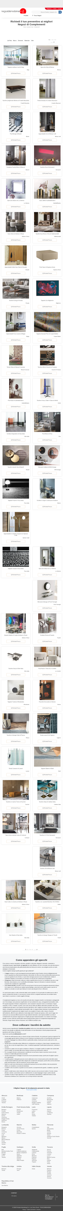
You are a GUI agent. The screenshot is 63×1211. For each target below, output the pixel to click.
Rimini (3, 1122)
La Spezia (50, 1112)
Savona (49, 1114)
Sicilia (34, 1147)
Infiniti (59, 403)
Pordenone (20, 1111)
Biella (48, 1130)
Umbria (19, 1166)
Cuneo (49, 1132)
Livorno (49, 1154)
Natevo (59, 503)
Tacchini (27, 804)
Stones (59, 704)
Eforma (59, 69)
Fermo (18, 1130)
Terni (18, 1170)
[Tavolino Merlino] (15, 89)
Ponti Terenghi (57, 604)
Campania (50, 1095)
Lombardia (5, 1125)
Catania (34, 1152)
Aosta (33, 1168)
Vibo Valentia (35, 1104)
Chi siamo (14, 1195)
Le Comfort (58, 671)
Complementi (37, 27)
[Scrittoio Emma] (47, 623)
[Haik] (15, 723)
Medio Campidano (22, 1152)
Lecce (3, 1155)
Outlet (54, 8)
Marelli (27, 469)
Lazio (33, 1107)
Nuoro (18, 1154)
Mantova (4, 1136)
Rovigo (49, 1172)
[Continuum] (47, 489)
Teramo (4, 1102)
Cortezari (27, 837)
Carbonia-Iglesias (21, 1151)
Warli (59, 771)
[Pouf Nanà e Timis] (47, 657)
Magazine (49, 8)
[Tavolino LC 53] (47, 823)
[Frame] (15, 489)
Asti (48, 1127)
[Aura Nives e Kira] (47, 222)
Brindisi (4, 1152)
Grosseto (49, 1152)
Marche (19, 1125)
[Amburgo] (47, 590)
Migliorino (58, 303)
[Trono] (15, 790)
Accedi (59, 8)
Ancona (19, 1127)
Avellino (49, 1098)
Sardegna (20, 1147)
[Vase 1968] (47, 189)
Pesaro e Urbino (21, 1133)
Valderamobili (57, 236)
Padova (49, 1170)
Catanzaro (35, 1098)
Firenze (49, 1151)
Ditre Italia (26, 671)
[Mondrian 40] (47, 890)
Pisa (48, 1158)
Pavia (3, 1141)
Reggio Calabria (36, 1102)
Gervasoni (58, 169)
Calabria (34, 1095)
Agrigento (34, 1149)
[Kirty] (47, 55)
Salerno (49, 1104)
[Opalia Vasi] (15, 923)
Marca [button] (14, 40)
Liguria (49, 1107)
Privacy (24, 1209)
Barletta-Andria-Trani (7, 1151)
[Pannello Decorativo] (47, 690)
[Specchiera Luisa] (15, 823)
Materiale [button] (27, 40)
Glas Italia (26, 436)
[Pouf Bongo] (15, 122)
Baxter (27, 136)
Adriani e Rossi (25, 236)
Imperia (49, 1111)
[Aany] (15, 657)
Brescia (4, 1128)
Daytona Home (57, 269)
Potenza (19, 1099)
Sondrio (4, 1142)
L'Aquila (4, 1099)
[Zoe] (47, 122)
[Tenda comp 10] (47, 723)
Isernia (34, 1128)
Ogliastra (19, 1155)
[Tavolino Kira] (47, 155)
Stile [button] (32, 40)
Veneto (49, 1166)
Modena (4, 1114)
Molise (34, 1125)
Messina (34, 1155)
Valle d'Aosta (36, 1166)
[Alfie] (47, 355)
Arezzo (49, 1149)
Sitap (28, 69)
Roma (33, 1114)
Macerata (19, 1132)
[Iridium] (47, 557)
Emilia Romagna (7, 1107)
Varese (3, 1144)
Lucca (48, 1155)
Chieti (3, 1098)
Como (3, 1130)
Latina (33, 1111)
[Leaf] (15, 55)
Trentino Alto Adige (8, 1166)
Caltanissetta (35, 1151)
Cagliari (19, 1149)
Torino (48, 1135)
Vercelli (49, 1138)
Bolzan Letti (58, 136)
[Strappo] (47, 923)
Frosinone (34, 1109)
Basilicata (20, 1095)
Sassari (19, 1158)
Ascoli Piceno (20, 1128)
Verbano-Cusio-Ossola (53, 1136)
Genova (49, 1109)
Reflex (59, 904)
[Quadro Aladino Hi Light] (15, 623)
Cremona (4, 1132)
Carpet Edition (57, 336)
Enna (33, 1154)
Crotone (34, 1099)
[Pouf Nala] (15, 389)
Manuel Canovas (25, 369)
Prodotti (26, 15)
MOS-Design (57, 469)
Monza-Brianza (6, 1139)
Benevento (50, 1099)
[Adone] (15, 189)
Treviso (49, 1173)
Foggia (3, 1154)
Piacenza (4, 1117)
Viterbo (34, 1115)
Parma (3, 1115)
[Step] (47, 790)
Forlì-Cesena (5, 1112)
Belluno (49, 1168)
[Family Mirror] (15, 155)
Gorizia (19, 1109)
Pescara (4, 1101)
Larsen (27, 771)
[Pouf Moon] (47, 422)
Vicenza (49, 1178)
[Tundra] (15, 690)
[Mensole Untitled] (47, 455)
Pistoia (49, 1160)
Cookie (28, 1209)
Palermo (34, 1157)
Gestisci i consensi (36, 1209)
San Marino (5, 1185)
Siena (48, 1163)
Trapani (34, 1162)
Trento (3, 1170)
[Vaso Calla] (15, 890)
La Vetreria (26, 203)
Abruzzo (4, 1095)
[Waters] (47, 757)
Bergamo (4, 1127)
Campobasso (35, 1127)
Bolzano (4, 1168)
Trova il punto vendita (31, 1089)
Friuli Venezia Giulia (23, 1107)
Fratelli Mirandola (25, 103)
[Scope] (15, 557)
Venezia (49, 1175)
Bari (3, 1149)
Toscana (50, 1147)
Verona (49, 1176)
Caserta (49, 1101)
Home (24, 27)
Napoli (49, 1102)
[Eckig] (15, 289)
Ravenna (4, 1120)
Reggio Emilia (5, 1118)
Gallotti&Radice (57, 203)
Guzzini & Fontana (56, 369)
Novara (49, 1133)
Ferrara (4, 1111)
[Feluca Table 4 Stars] (47, 389)
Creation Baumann (56, 103)
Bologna (4, 1109)
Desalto (27, 269)
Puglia (4, 1147)
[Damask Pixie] (47, 322)
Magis (27, 336)
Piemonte (50, 1125)
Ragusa (34, 1158)
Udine (18, 1114)
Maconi (27, 169)
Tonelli (59, 937)
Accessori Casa (30, 27)
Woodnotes (26, 704)
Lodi (3, 1135)
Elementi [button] (20, 40)
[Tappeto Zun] (47, 289)
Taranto (4, 1157)
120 (54, 42)
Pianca (27, 737)
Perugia (19, 1168)
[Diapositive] (15, 422)
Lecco (3, 1133)
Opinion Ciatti (26, 537)
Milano (3, 1138)
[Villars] (15, 355)
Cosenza (34, 1101)
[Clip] (15, 455)
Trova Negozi (37, 15)
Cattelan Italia (57, 804)
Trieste (18, 1112)
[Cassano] (15, 757)
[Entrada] (47, 89)
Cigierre (59, 737)
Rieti (33, 1112)
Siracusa (34, 1160)
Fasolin (59, 637)
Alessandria (50, 1128)
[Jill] (47, 857)
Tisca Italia (26, 503)
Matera (19, 1098)
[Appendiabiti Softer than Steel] (15, 255)
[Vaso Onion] (15, 222)
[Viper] (47, 255)
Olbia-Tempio (20, 1160)
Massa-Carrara (51, 1157)
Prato (48, 1162)
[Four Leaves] (15, 322)
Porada (27, 303)
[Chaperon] (15, 522)
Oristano (19, 1157)
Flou (60, 436)
